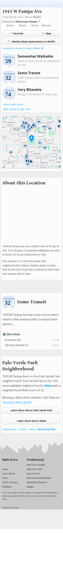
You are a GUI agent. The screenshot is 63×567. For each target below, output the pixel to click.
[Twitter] (4, 465)
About (5, 469)
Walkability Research (37, 482)
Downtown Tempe (26, 21)
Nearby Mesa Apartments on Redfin (33, 41)
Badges (30, 487)
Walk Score (10, 459)
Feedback (7, 487)
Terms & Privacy (10, 482)
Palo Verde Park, (13, 17)
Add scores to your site (16, 109)
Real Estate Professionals (39, 478)
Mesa (28, 17)
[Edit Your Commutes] (39, 21)
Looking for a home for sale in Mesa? (21, 48)
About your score (13, 104)
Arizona (23, 429)
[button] (31, 138)
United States (9, 429)
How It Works (8, 473)
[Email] (15, 465)
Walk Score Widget (36, 465)
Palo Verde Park (46, 429)
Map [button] (48, 33)
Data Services (33, 473)
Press (5, 478)
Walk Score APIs (34, 469)
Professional (35, 459)
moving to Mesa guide (16, 402)
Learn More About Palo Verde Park (31, 410)
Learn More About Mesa (31, 420)
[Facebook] (10, 465)
